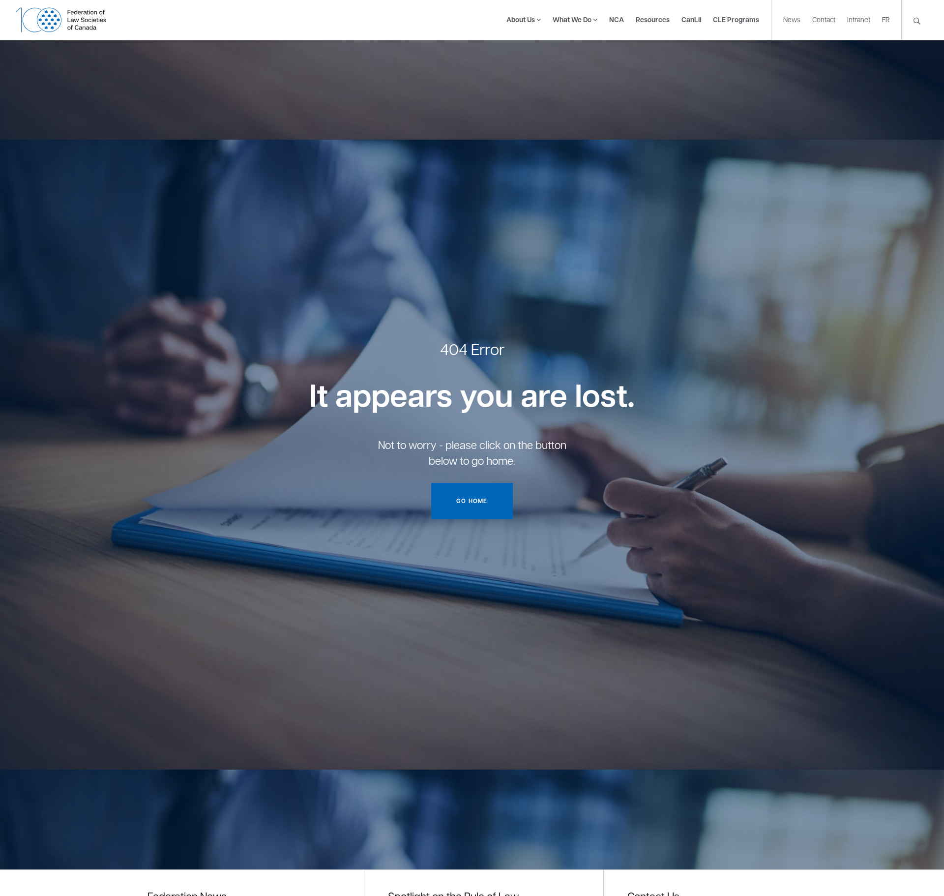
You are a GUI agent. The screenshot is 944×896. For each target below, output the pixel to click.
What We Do (572, 19)
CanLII (691, 19)
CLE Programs (736, 19)
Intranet (858, 19)
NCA (616, 19)
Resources (653, 19)
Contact (823, 19)
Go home (471, 501)
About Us (520, 19)
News (791, 19)
